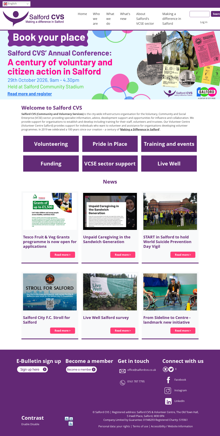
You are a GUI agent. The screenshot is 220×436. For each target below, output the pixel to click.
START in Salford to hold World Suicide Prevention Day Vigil (167, 241)
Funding (51, 163)
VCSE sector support (110, 163)
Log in (203, 22)
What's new (125, 16)
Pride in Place (110, 143)
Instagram (180, 390)
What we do (110, 19)
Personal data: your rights (114, 426)
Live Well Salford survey (106, 317)
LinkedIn (179, 401)
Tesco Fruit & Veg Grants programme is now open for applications (50, 241)
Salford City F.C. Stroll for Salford (46, 320)
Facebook (180, 379)
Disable (34, 424)
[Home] (35, 19)
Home (82, 14)
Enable (25, 424)
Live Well (169, 163)
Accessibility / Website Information (172, 426)
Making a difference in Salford (171, 19)
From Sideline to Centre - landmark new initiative (167, 320)
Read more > (63, 254)
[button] (16, 65)
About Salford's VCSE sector (145, 19)
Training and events (169, 143)
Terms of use (140, 426)
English (12, 3)
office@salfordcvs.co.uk (141, 370)
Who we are (96, 19)
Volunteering (51, 143)
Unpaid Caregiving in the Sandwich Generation (106, 239)
